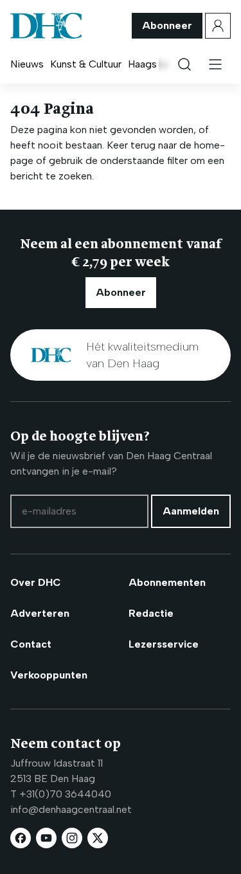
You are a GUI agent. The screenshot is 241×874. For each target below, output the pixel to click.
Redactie (151, 613)
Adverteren (39, 613)
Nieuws (27, 64)
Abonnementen (167, 582)
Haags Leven (157, 64)
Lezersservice (164, 644)
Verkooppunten (48, 675)
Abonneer (167, 25)
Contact (30, 644)
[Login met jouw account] (218, 26)
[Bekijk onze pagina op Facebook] (20, 838)
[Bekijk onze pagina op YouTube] (46, 838)
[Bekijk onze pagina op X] (97, 838)
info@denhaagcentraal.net (71, 809)
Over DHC (35, 582)
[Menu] (215, 64)
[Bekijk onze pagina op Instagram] (72, 838)
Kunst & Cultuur (85, 64)
